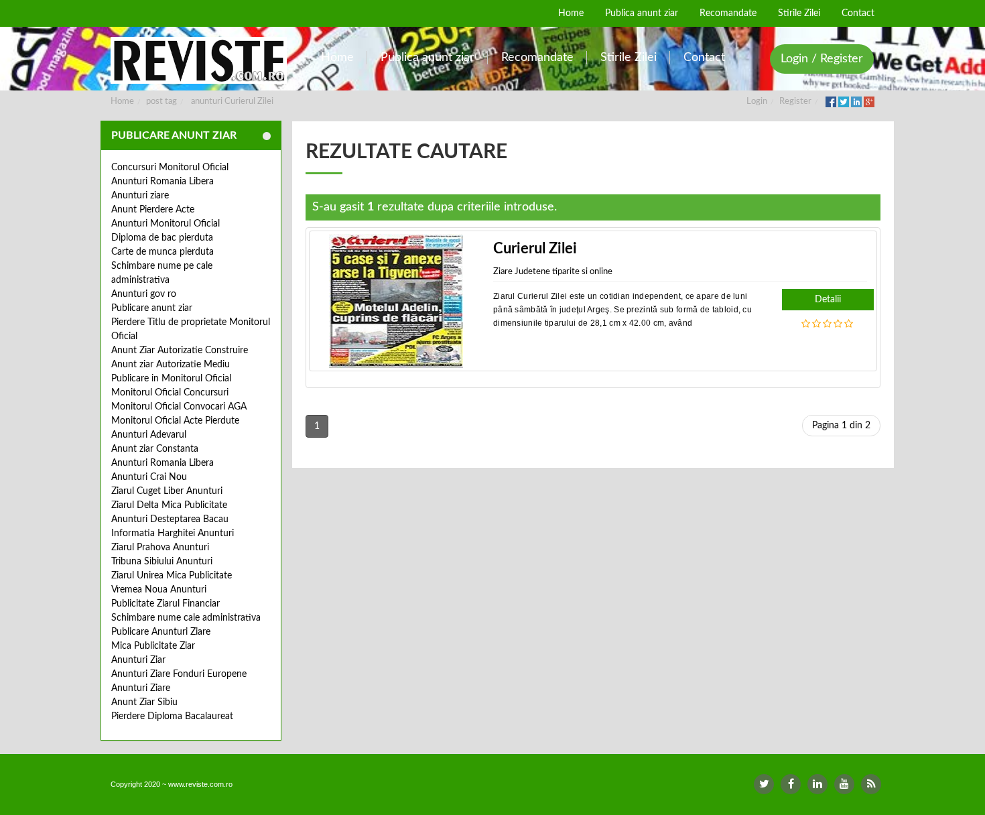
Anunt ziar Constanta (154, 449)
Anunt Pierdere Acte (152, 209)
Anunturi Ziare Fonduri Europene (179, 674)
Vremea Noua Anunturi (158, 589)
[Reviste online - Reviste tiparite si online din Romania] (199, 60)
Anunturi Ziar (138, 660)
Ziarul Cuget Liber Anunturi (166, 491)
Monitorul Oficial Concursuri (169, 392)
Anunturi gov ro (143, 294)
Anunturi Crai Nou (149, 477)
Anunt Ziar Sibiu (144, 702)
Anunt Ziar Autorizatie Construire (179, 350)
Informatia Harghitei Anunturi (172, 533)
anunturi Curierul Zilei (232, 101)
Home (122, 101)
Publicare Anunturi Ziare (160, 632)
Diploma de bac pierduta (162, 238)
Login (756, 101)
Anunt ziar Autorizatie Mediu (170, 364)
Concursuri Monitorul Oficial (169, 167)
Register (795, 101)
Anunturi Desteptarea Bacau (169, 519)
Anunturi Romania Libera (162, 181)
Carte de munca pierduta (162, 252)
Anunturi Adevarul (148, 435)
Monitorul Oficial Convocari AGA (179, 407)
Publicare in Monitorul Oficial (171, 378)
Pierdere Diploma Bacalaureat (172, 716)
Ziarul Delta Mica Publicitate (169, 505)
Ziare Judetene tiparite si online (552, 271)
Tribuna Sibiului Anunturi (161, 561)
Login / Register (822, 59)
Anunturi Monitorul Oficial (165, 224)
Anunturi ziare (140, 195)
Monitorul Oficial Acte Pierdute (175, 421)
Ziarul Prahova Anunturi (160, 547)
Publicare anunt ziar (151, 308)
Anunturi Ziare (140, 688)
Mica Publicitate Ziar (153, 646)
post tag (161, 101)
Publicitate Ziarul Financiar (165, 604)
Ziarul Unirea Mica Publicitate (171, 575)
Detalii (828, 299)
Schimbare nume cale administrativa (186, 618)
